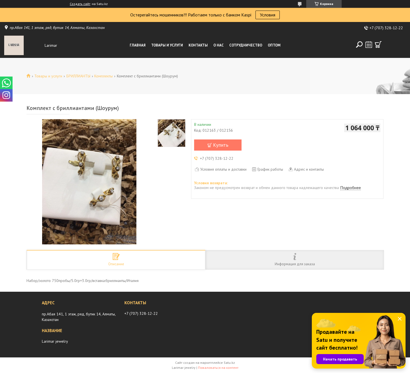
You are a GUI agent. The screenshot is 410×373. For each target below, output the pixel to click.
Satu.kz (229, 362)
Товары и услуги (167, 45)
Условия (267, 15)
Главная (138, 45)
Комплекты (103, 76)
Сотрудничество (245, 45)
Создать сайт (80, 4)
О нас (218, 45)
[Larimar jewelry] (23, 45)
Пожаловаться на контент (218, 367)
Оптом (274, 45)
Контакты (198, 45)
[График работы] (368, 44)
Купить (220, 145)
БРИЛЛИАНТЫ (78, 76)
